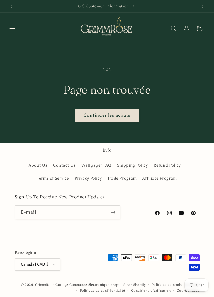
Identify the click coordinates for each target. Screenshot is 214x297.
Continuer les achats (107, 115)
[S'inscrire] (113, 212)
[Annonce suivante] (203, 6)
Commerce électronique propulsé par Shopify (107, 285)
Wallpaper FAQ (96, 165)
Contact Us (64, 165)
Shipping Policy (132, 165)
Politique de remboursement (175, 285)
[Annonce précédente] (11, 6)
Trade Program (122, 178)
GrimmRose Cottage (52, 285)
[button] (12, 28)
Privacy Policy (88, 178)
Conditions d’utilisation (151, 291)
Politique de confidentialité (102, 291)
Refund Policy (167, 165)
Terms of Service (53, 178)
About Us (38, 165)
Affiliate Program (159, 178)
